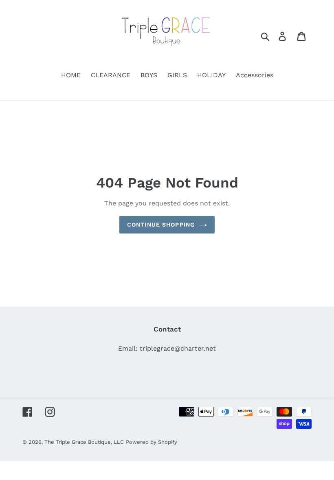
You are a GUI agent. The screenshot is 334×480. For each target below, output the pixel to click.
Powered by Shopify (151, 442)
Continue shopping (161, 224)
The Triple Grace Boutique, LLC (84, 442)
